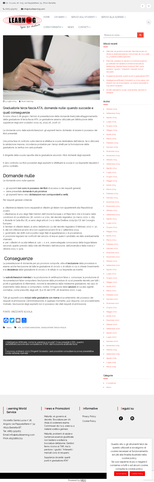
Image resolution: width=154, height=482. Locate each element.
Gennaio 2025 (112, 147)
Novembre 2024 (113, 155)
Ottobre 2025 (111, 109)
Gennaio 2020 (112, 341)
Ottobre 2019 (111, 350)
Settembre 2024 (113, 164)
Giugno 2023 (111, 227)
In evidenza (111, 383)
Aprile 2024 (111, 185)
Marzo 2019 (111, 367)
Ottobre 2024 (111, 160)
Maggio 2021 (111, 312)
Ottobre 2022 (111, 261)
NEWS (71, 27)
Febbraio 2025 (112, 143)
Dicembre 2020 (112, 320)
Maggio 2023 (111, 231)
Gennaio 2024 (112, 198)
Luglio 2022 (111, 274)
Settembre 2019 (112, 354)
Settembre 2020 (113, 329)
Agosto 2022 (111, 269)
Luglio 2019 (111, 362)
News (9, 328)
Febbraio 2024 (112, 193)
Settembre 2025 (113, 113)
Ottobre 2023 (111, 210)
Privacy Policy (89, 416)
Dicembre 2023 (112, 202)
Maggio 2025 (111, 130)
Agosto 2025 (111, 117)
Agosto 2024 (111, 168)
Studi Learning (27, 101)
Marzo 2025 (111, 139)
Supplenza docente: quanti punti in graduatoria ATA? (127, 76)
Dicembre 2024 (112, 151)
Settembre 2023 (113, 215)
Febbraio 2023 (112, 244)
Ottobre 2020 (111, 324)
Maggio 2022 (111, 282)
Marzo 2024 (111, 189)
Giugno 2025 (111, 126)
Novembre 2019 (112, 345)
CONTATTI (83, 27)
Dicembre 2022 (112, 253)
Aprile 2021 (111, 316)
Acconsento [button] (121, 473)
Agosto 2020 (111, 333)
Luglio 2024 (111, 172)
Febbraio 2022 (112, 295)
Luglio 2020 (111, 337)
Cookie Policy (89, 421)
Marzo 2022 (111, 291)
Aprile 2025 (111, 134)
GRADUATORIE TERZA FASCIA (53, 328)
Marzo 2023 (111, 240)
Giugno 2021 (111, 307)
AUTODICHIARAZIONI (31, 328)
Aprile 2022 (111, 286)
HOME (46, 17)
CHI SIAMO (59, 17)
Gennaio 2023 (112, 248)
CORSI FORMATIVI (52, 27)
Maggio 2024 (111, 181)
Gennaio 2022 (112, 299)
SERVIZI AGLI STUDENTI (83, 17)
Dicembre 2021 (112, 303)
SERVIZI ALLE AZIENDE (112, 17)
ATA (19, 328)
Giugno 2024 (111, 177)
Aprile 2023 (111, 236)
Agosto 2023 (111, 219)
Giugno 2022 (111, 278)
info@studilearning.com (34, 9)
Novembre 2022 (113, 257)
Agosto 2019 (111, 358)
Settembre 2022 (113, 265)
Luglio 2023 (111, 223)
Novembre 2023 (113, 206)
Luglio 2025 (111, 122)
